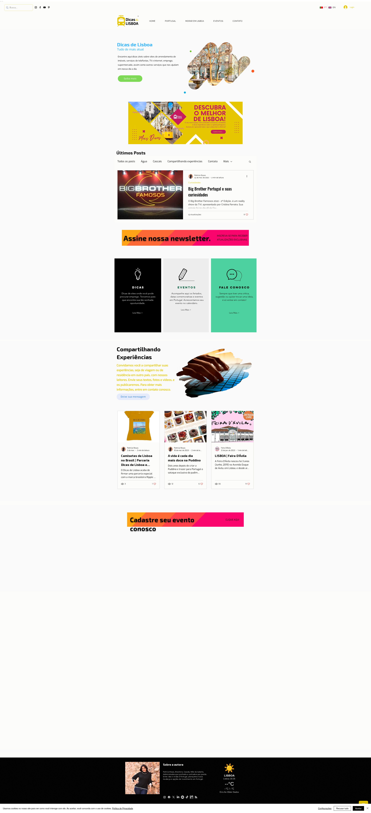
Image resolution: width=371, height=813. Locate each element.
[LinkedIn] (178, 797)
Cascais (157, 161)
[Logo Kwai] (191, 797)
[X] (173, 797)
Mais (226, 161)
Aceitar (358, 808)
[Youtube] (182, 797)
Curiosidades (194, 182)
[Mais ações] (248, 176)
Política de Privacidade (122, 808)
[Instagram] (35, 7)
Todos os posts (126, 161)
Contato (213, 161)
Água (144, 161)
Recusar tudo (342, 808)
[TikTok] (187, 797)
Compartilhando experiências (185, 161)
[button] (250, 161)
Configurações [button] (324, 808)
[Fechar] (367, 808)
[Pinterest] (48, 7)
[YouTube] (44, 7)
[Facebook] (40, 7)
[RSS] (196, 797)
